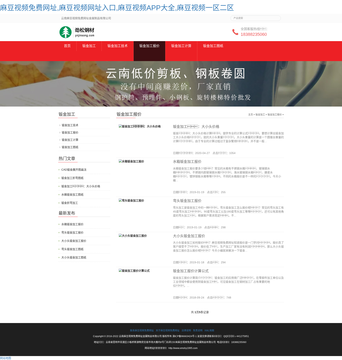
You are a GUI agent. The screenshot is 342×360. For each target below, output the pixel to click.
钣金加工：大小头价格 (80, 186)
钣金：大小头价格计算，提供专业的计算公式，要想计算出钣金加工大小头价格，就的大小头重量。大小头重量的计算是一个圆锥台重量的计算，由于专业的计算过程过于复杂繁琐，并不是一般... (228, 137)
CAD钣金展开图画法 (73, 169)
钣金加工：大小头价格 (196, 127)
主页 (250, 114)
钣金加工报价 (149, 46)
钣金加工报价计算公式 (191, 271)
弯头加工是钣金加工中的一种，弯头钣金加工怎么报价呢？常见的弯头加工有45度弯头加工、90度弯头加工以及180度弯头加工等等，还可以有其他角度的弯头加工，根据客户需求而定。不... (228, 211)
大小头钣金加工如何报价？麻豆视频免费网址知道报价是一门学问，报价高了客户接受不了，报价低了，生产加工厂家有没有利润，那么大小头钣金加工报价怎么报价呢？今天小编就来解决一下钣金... (228, 246)
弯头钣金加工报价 (187, 201)
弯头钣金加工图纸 (72, 249)
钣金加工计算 (181, 46)
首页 (67, 46)
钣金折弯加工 (69, 202)
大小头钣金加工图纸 (73, 257)
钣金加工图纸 (213, 46)
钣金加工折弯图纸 (72, 178)
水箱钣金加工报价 (187, 162)
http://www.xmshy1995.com (183, 348)
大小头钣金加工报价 (189, 236)
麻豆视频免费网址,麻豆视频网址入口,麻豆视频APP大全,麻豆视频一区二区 (117, 8)
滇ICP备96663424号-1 (184, 336)
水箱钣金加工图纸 (72, 194)
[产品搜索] (276, 17)
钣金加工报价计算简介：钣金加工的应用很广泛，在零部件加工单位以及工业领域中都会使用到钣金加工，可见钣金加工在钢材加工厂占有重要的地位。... (228, 281)
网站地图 (5, 358)
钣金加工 (89, 46)
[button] (117, 56)
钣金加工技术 (117, 46)
